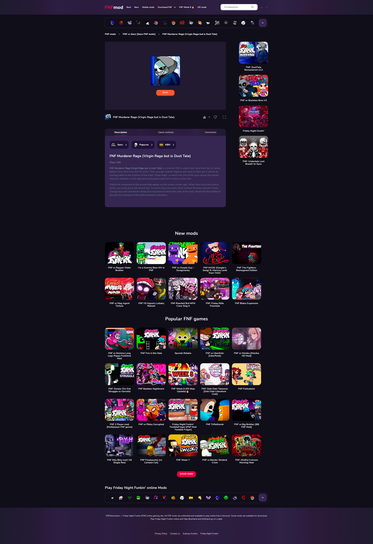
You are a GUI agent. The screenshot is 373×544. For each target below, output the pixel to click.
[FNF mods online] (114, 7)
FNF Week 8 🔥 (186, 7)
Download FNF (165, 7)
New (136, 7)
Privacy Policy (161, 533)
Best (128, 7)
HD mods (202, 7)
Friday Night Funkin (209, 533)
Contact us (175, 533)
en (262, 7)
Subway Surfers (190, 533)
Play (165, 92)
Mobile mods (148, 7)
